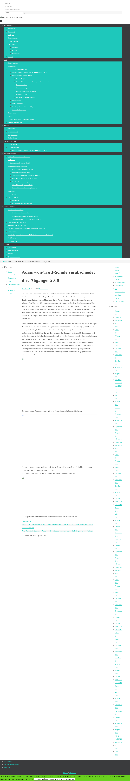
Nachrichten (4, 261)
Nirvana (65, 773)
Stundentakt (119, 286)
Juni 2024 (118, 442)
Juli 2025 (118, 380)
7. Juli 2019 (26, 289)
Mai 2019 (118, 742)
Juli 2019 (118, 736)
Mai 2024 (118, 445)
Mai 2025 (118, 386)
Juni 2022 (118, 567)
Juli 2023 (118, 498)
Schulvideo (12, 278)
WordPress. (72, 773)
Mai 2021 (118, 630)
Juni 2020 (118, 680)
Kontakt (7, 3)
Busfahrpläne (119, 301)
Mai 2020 (118, 683)
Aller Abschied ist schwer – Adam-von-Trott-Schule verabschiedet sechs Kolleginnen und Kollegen (57, 531)
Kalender (118, 273)
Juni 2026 (118, 317)
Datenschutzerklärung (13, 9)
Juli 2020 (118, 677)
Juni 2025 (118, 383)
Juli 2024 (118, 439)
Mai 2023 (118, 505)
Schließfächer (120, 283)
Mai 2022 (118, 570)
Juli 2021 (118, 623)
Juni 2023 (118, 502)
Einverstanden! (39, 779)
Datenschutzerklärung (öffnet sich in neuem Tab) (59, 779)
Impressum (8, 6)
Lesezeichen (26, 522)
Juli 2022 (118, 564)
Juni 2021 (118, 627)
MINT (10, 281)
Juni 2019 (118, 739)
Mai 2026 (118, 320)
